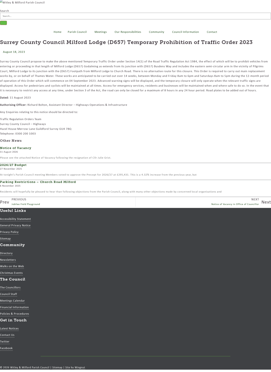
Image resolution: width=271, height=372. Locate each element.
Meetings (101, 32)
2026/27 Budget (13, 165)
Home (57, 32)
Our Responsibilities (128, 32)
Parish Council (77, 32)
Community (156, 32)
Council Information (185, 32)
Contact (212, 32)
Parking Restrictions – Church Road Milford (38, 182)
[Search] (3, 23)
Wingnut (80, 367)
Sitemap (57, 367)
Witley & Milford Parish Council (29, 367)
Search (4, 10)
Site (67, 367)
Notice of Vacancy (16, 148)
